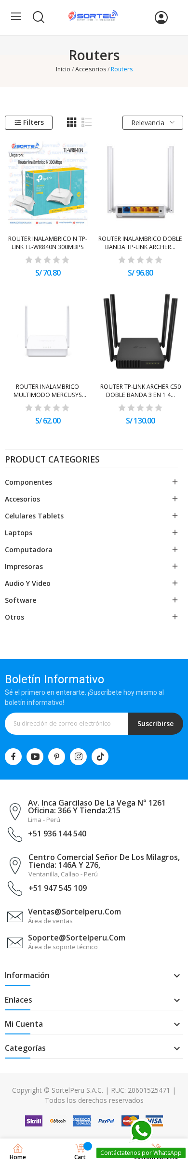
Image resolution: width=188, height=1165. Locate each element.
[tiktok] (100, 756)
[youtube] (35, 756)
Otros (14, 617)
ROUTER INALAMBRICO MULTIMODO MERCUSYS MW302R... (47, 391)
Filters (33, 122)
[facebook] (13, 756)
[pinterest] (56, 756)
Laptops (18, 532)
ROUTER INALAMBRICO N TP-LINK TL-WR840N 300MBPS (47, 243)
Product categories (52, 460)
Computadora (29, 549)
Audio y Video (28, 583)
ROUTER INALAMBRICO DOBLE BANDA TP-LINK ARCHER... (140, 243)
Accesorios (22, 498)
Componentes (28, 482)
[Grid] (72, 122)
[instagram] (78, 756)
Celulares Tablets (34, 515)
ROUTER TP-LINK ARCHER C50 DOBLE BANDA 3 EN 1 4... (140, 391)
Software (20, 600)
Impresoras (24, 566)
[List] (87, 122)
